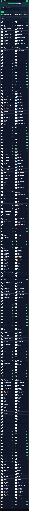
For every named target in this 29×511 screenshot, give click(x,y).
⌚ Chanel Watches (3, 17)
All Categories (4, 7)
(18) (12, 14)
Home (1, 7)
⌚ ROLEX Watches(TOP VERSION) (16, 17)
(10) (16, 14)
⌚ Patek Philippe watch (9, 17)
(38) (7, 14)
